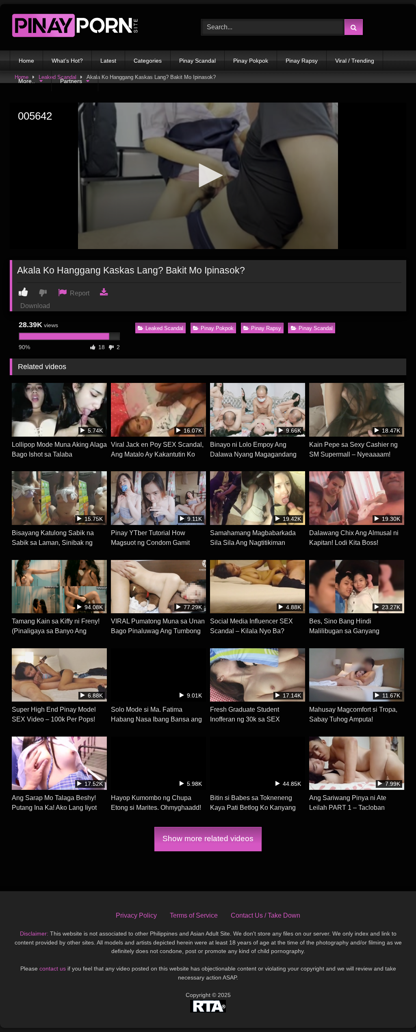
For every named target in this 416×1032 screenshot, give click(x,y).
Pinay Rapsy (302, 60)
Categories (148, 60)
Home (26, 60)
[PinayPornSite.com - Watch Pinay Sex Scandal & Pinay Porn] (93, 27)
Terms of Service (194, 915)
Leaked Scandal (164, 328)
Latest (108, 60)
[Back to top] (391, 1008)
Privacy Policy (136, 915)
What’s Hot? (67, 60)
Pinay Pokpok (250, 60)
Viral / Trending (354, 60)
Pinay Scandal (197, 60)
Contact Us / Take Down (265, 915)
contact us (52, 968)
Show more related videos (208, 838)
